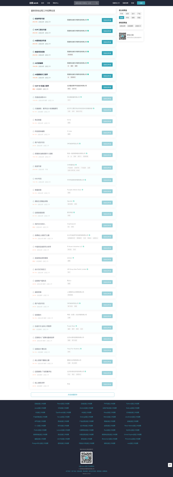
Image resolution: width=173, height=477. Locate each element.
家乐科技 (70, 212)
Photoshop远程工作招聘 (132, 439)
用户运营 (74, 340)
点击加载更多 (72, 394)
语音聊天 (38, 315)
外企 (69, 374)
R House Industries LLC (74, 247)
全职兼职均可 (71, 238)
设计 (133, 14)
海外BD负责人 (40, 224)
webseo (69, 258)
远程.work (33, 3)
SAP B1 (74, 88)
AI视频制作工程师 (41, 74)
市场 (127, 18)
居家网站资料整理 (41, 258)
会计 (69, 272)
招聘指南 (104, 471)
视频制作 (73, 77)
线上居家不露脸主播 (42, 360)
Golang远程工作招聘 (86, 417)
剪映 (75, 156)
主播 (69, 317)
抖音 (84, 238)
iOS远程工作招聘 (63, 408)
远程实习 (138, 26)
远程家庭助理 (40, 213)
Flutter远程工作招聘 (40, 430)
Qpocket (69, 201)
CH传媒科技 (71, 165)
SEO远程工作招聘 (63, 426)
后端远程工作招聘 (86, 404)
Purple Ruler (71, 326)
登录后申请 (107, 20)
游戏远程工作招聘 (86, 439)
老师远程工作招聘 (63, 443)
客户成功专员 (40, 142)
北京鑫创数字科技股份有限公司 (77, 86)
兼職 (69, 261)
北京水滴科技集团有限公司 (75, 337)
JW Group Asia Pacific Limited (76, 269)
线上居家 (74, 363)
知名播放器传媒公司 (73, 97)
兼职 (69, 329)
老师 (73, 111)
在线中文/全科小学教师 (43, 326)
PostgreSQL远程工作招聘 (40, 443)
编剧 (72, 66)
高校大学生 (79, 111)
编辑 (76, 66)
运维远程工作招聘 (132, 421)
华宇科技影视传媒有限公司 (75, 180)
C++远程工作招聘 (40, 426)
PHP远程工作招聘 (109, 404)
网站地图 (85, 471)
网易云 (89, 238)
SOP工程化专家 (40, 30)
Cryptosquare (71, 224)
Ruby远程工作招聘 (110, 412)
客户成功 (70, 306)
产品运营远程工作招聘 (86, 421)
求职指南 (99, 471)
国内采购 (70, 204)
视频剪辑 (85, 156)
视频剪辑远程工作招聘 (40, 434)
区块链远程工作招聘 (132, 412)
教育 (77, 329)
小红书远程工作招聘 (63, 439)
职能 (139, 18)
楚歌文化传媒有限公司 (74, 360)
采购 (75, 204)
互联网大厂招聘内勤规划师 (44, 337)
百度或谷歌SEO (40, 97)
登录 (132, 3)
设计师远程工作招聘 (86, 426)
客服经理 (38, 190)
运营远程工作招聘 (109, 426)
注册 (141, 3)
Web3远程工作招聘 (110, 417)
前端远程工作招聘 (40, 404)
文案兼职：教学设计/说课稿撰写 (46, 108)
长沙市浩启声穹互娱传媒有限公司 (77, 235)
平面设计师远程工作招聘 (86, 443)
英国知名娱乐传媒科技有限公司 (77, 20)
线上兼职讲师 (40, 383)
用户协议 (73, 471)
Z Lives (69, 131)
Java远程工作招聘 (40, 408)
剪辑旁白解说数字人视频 (44, 154)
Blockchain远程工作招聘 (109, 439)
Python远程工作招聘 (132, 404)
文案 (69, 111)
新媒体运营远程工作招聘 (109, 434)
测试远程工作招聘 (63, 434)
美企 (73, 374)
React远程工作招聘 (63, 404)
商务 (72, 227)
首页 (42, 3)
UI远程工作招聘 (40, 412)
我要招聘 (125, 3)
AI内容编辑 (39, 63)
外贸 (74, 249)
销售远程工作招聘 (109, 443)
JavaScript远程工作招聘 (132, 417)
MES (69, 88)
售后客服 (38, 120)
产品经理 (70, 168)
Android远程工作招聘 (86, 408)
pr (71, 156)
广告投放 (83, 168)
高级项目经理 (40, 52)
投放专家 (38, 166)
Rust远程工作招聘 (109, 430)
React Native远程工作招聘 (133, 426)
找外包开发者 (92, 471)
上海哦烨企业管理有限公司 (75, 292)
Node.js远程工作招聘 (132, 408)
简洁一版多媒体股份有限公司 (76, 153)
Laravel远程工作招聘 (63, 430)
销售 (133, 18)
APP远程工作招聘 (40, 421)
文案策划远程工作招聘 (86, 430)
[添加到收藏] (33, 18)
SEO (69, 100)
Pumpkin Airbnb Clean (74, 190)
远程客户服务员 (40, 281)
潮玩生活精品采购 (41, 201)
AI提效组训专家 (40, 40)
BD (68, 227)
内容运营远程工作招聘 (86, 434)
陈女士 (69, 281)
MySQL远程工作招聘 (132, 430)
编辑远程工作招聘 (40, 439)
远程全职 (122, 26)
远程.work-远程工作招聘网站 (86, 466)
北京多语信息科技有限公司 (75, 371)
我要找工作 (116, 3)
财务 (69, 352)
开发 (121, 14)
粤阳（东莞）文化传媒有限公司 (77, 315)
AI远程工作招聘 (86, 412)
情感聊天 (79, 238)
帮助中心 (55, 3)
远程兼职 (130, 26)
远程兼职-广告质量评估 (43, 371)
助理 (69, 215)
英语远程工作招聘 (63, 421)
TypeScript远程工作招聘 (63, 412)
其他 (121, 18)
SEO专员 (38, 179)
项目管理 (70, 54)
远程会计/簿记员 (41, 349)
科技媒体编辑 (40, 131)
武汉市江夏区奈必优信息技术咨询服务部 (79, 108)
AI (68, 66)
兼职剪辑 (38, 292)
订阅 (48, 3)
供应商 (69, 249)
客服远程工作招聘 (109, 421)
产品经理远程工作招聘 (40, 417)
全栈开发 (76, 168)
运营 (89, 168)
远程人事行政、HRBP (74, 170)
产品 (139, 14)
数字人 (79, 156)
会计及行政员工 (40, 269)
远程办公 (95, 238)
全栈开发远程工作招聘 (110, 408)
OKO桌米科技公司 (73, 143)
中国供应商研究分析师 (43, 247)
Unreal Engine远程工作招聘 (132, 434)
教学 (73, 329)
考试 (68, 384)
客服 (69, 123)
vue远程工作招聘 (132, 443)
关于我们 (68, 471)
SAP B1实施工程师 (42, 86)
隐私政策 (79, 471)
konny (69, 120)
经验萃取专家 (40, 19)
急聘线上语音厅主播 (42, 235)
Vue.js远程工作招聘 (63, 417)
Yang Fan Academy (73, 349)
